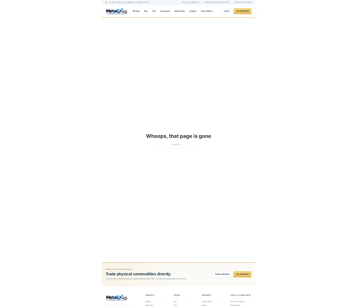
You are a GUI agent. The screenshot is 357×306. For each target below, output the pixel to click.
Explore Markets (222, 274)
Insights (192, 11)
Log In (227, 11)
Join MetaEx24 (242, 11)
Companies (165, 11)
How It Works (207, 11)
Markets (136, 11)
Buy (146, 11)
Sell (153, 11)
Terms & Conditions (237, 302)
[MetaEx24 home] (116, 11)
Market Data (180, 11)
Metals (147, 302)
